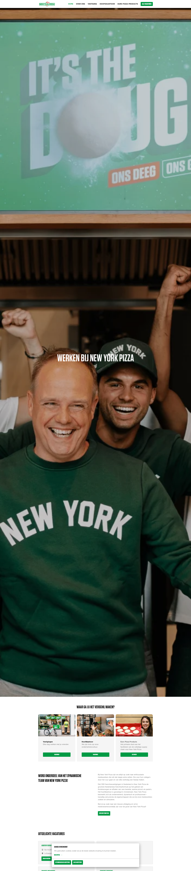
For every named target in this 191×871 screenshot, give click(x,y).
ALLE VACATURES (147, 4)
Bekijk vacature (46, 858)
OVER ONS (80, 4)
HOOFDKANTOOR (107, 4)
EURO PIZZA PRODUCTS (128, 4)
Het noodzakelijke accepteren (62, 862)
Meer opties (57, 855)
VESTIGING (92, 4)
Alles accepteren (77, 862)
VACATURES (56, 754)
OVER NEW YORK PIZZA (104, 813)
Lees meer (134, 754)
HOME (70, 4)
